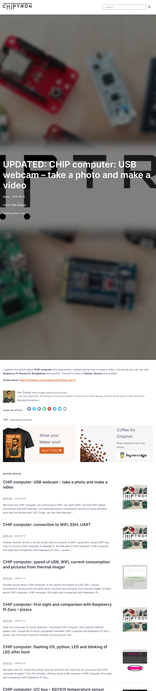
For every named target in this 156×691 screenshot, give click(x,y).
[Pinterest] (49, 409)
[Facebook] (29, 409)
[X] (34, 409)
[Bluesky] (60, 409)
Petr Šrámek (19, 204)
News (6, 196)
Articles (7, 498)
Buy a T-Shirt (50, 450)
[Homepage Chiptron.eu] (17, 7)
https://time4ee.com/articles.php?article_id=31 (47, 380)
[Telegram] (54, 409)
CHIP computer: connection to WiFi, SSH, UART (47, 524)
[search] (149, 7)
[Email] (65, 409)
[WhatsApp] (44, 409)
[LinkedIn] (39, 409)
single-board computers (21, 419)
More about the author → (28, 400)
